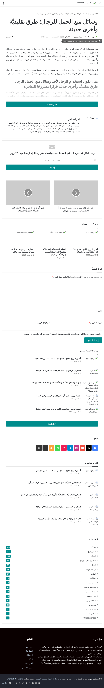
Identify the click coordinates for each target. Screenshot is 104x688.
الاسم (99, 311)
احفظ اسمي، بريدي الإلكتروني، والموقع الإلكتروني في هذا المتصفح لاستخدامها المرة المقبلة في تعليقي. (62, 334)
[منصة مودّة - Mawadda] (86, 3)
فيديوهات (92, 605)
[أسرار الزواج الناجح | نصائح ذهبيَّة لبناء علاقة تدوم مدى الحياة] (84, 239)
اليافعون (93, 574)
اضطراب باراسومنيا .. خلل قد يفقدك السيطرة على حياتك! (58, 370)
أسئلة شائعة (91, 609)
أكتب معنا (29, 663)
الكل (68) (52, 424)
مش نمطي (91, 596)
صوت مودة (91, 582)
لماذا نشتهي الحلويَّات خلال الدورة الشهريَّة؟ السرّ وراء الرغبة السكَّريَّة (54, 482)
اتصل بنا (29, 651)
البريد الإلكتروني (95, 322)
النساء (93, 556)
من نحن (29, 647)
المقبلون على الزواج (88, 560)
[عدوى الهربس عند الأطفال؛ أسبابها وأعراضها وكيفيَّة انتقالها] (90, 413)
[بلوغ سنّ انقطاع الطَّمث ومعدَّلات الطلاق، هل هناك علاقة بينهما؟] (90, 386)
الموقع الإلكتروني (43, 322)
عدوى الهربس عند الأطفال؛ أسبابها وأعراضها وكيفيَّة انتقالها (58, 409)
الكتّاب (30, 659)
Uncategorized (89, 618)
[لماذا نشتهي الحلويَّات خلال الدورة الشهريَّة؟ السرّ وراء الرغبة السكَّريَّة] (90, 486)
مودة (75, 679)
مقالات (85, 13)
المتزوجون (92, 551)
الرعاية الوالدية (90, 569)
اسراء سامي (78, 37)
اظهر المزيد (52, 104)
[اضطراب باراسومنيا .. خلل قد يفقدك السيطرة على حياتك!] (20, 239)
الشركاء (29, 655)
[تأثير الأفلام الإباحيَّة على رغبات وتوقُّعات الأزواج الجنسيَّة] (90, 522)
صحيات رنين (91, 600)
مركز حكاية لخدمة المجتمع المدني (48, 679)
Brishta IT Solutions (15, 679)
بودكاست (92, 578)
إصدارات (92, 613)
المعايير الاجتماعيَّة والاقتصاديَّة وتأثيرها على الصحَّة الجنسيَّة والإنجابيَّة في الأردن (54, 252)
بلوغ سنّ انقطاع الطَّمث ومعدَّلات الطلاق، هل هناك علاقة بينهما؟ (56, 382)
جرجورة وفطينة (90, 587)
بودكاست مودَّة (90, 591)
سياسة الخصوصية (26, 668)
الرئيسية (92, 13)
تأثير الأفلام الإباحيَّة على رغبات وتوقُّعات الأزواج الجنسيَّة (59, 519)
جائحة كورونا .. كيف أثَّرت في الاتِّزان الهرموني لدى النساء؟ (58, 395)
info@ (4, 683)
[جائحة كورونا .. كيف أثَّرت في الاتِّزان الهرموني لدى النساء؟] (90, 400)
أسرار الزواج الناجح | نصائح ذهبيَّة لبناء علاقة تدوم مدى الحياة (58, 358)
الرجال (79, 13)
